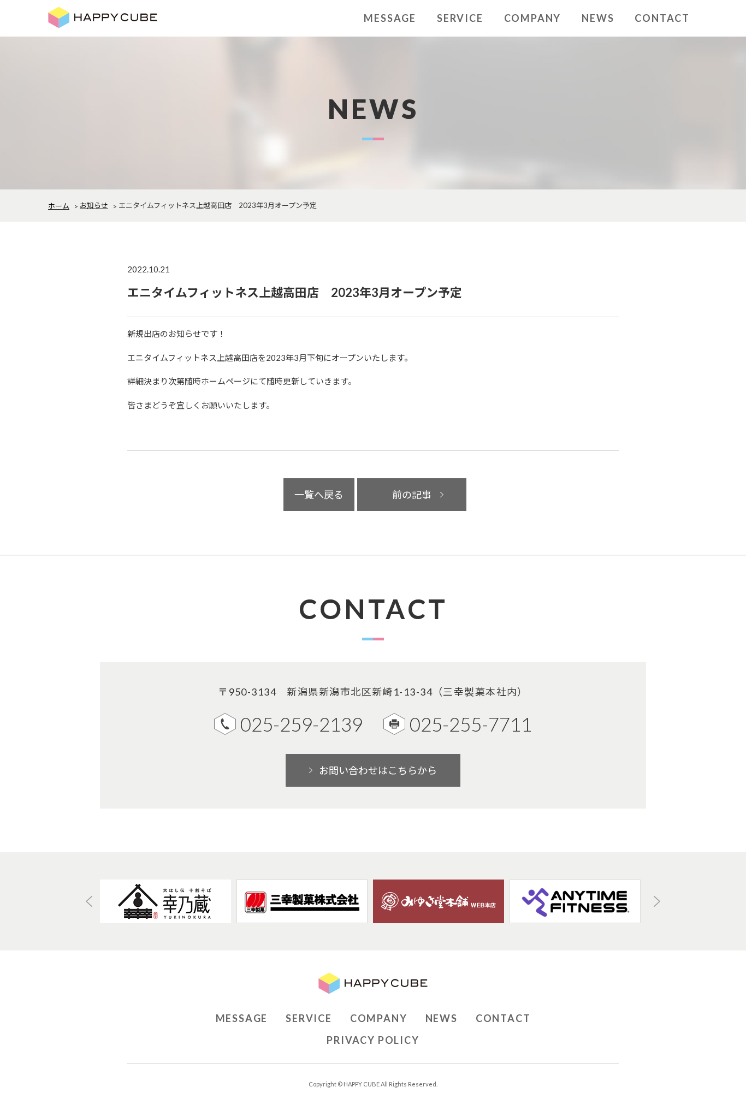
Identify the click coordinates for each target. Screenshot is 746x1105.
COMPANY (532, 18)
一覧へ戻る (319, 495)
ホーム (58, 205)
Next (657, 901)
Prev (89, 901)
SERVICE (460, 18)
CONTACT (662, 18)
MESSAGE (390, 18)
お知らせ (94, 205)
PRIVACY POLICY (373, 1040)
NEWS (598, 18)
